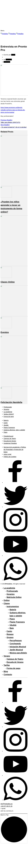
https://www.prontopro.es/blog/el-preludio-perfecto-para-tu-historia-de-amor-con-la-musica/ (13, 110)
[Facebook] (15, 482)
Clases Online (8, 282)
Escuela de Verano (10, 441)
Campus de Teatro (10, 438)
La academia (8, 412)
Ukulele (6, 425)
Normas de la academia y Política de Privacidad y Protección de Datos (15, 449)
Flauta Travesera (9, 427)
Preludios (9, 59)
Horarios (6, 409)
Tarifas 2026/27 (9, 414)
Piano (5, 432)
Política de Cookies (10, 456)
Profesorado (8, 407)
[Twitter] (15, 507)
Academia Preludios (10, 443)
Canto (6, 423)
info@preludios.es (6, 804)
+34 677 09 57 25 (6, 806)
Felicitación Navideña (11, 402)
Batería (6, 420)
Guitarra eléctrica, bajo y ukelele (14, 430)
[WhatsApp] (15, 580)
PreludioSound (8, 436)
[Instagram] (15, 531)
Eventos (5, 332)
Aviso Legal (7, 454)
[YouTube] (15, 555)
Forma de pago (9, 416)
